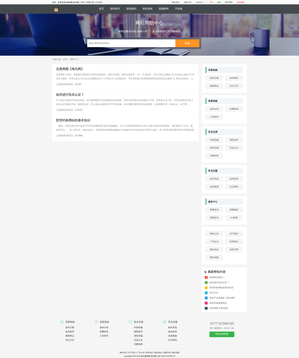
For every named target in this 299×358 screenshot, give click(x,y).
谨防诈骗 (214, 148)
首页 (101, 8)
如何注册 (214, 78)
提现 (219, 2)
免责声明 (234, 249)
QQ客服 (234, 217)
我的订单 (187, 2)
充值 (211, 2)
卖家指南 (213, 101)
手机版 (178, 8)
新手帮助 (229, 2)
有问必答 (240, 2)
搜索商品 (214, 86)
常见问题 (213, 171)
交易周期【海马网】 (70, 69)
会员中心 (199, 2)
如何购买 (234, 78)
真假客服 (214, 187)
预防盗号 (234, 140)
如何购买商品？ (217, 277)
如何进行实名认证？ (70, 94)
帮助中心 (74, 59)
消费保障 (214, 156)
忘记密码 (234, 187)
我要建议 (234, 210)
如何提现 (234, 179)
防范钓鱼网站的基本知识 (73, 120)
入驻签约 (214, 117)
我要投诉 (214, 217)
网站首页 (175, 2)
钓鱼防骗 (214, 140)
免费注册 (90, 2)
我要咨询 (214, 210)
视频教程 (164, 8)
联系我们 (234, 241)
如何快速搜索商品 (218, 303)
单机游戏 (147, 8)
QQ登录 (98, 2)
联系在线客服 (221, 334)
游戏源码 (131, 8)
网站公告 (214, 233)
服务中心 (213, 201)
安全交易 (213, 132)
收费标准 (234, 109)
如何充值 (214, 179)
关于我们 (234, 233)
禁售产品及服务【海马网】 (222, 298)
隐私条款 (214, 249)
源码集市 (115, 8)
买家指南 (213, 70)
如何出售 (214, 109)
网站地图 (214, 257)
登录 (83, 2)
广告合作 (214, 241)
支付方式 (234, 86)
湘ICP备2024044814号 (167, 356)
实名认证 (234, 148)
